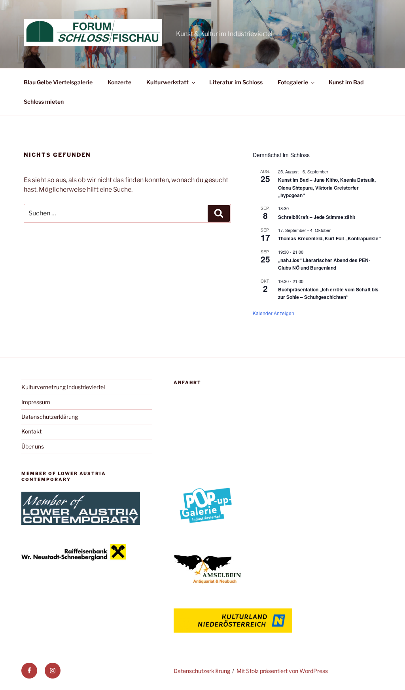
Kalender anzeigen (273, 313)
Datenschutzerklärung (49, 416)
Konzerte (119, 82)
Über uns (32, 446)
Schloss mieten (44, 101)
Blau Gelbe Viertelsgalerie (58, 82)
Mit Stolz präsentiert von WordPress (282, 670)
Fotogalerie (293, 82)
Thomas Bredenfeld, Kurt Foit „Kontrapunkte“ (329, 238)
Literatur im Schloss (236, 82)
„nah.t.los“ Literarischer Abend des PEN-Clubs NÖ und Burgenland (324, 264)
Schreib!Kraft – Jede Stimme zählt (316, 216)
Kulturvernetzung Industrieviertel (63, 387)
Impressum (35, 402)
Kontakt (31, 431)
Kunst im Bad (346, 82)
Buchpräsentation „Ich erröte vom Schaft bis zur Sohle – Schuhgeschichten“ (328, 293)
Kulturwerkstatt (167, 82)
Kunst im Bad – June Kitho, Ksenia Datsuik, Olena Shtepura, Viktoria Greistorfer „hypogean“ (327, 187)
